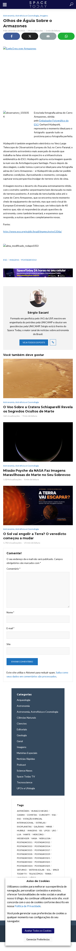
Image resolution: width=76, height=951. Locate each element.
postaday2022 (24, 862)
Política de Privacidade (27, 906)
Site (8, 644)
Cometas (32, 814)
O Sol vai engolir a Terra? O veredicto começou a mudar (34, 536)
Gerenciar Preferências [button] (38, 939)
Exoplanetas (24, 826)
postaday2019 (42, 854)
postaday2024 (24, 865)
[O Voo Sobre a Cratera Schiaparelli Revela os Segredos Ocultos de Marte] (38, 378)
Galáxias (39, 826)
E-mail (10, 628)
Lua (19, 834)
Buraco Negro (39, 811)
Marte (26, 834)
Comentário (13, 568)
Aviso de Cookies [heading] (38, 881)
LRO (54, 830)
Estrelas (40, 822)
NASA (34, 838)
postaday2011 (24, 842)
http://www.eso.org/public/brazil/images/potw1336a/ (32, 231)
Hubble (21, 830)
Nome (10, 612)
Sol (49, 869)
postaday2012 (42, 842)
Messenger (23, 838)
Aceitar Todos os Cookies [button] (38, 930)
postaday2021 (42, 858)
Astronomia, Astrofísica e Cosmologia (21, 15)
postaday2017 (42, 850)
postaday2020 (24, 858)
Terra (48, 873)
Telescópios (36, 873)
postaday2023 (42, 862)
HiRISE (49, 826)
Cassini (21, 814)
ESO (5, 259)
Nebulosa (44, 838)
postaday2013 (29, 259)
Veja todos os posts (34, 342)
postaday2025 (42, 865)
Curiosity (44, 814)
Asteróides (23, 811)
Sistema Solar (36, 869)
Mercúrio (38, 834)
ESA (54, 814)
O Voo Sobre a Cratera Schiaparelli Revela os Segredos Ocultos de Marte (38, 409)
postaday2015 (24, 850)
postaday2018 (24, 854)
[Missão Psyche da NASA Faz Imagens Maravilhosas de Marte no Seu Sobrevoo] (38, 442)
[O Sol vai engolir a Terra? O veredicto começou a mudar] (38, 505)
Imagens (44, 15)
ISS (40, 830)
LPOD (47, 830)
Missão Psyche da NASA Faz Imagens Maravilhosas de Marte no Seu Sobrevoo (36, 473)
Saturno (22, 869)
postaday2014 (42, 846)
